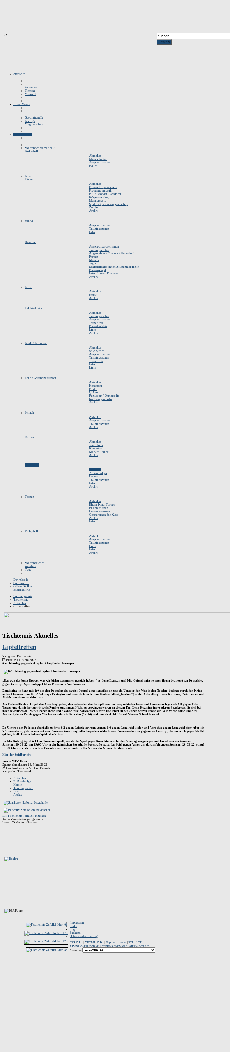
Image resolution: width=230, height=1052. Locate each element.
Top (108, 942)
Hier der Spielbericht (16, 754)
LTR (139, 942)
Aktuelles (19, 777)
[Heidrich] (5, 904)
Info (16, 791)
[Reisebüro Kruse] (5, 936)
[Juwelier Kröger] (5, 931)
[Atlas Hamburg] (4, 849)
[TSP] (5, 1003)
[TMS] (5, 998)
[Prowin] (5, 971)
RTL (131, 942)
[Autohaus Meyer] (4, 940)
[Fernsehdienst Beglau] (11, 858)
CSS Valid (76, 942)
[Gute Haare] (5, 900)
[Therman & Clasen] (5, 994)
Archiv (17, 794)
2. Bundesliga (22, 781)
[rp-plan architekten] (5, 976)
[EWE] (4, 886)
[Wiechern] (4, 1016)
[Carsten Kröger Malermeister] (4, 924)
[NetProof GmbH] (5, 958)
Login (73, 929)
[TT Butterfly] (27, 809)
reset (123, 942)
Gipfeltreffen (19, 646)
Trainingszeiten (23, 788)
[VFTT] (5, 1007)
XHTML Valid (94, 942)
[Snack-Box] (5, 985)
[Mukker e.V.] (5, 954)
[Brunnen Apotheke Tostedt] (5, 873)
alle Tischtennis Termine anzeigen (24, 815)
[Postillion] (5, 963)
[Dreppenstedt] (5, 877)
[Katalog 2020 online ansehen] (34, 836)
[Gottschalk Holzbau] (4, 891)
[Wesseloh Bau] (5, 1012)
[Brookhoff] (5, 868)
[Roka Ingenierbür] (5, 980)
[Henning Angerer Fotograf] (34, 845)
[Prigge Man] (5, 967)
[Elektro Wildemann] (4, 1021)
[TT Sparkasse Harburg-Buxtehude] (25, 802)
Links (73, 926)
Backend (75, 932)
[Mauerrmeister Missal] (5, 949)
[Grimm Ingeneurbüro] (5, 895)
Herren (17, 784)
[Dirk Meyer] (5, 945)
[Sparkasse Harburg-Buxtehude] (5, 989)
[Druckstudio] (4, 882)
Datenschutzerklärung (84, 936)
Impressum (77, 922)
